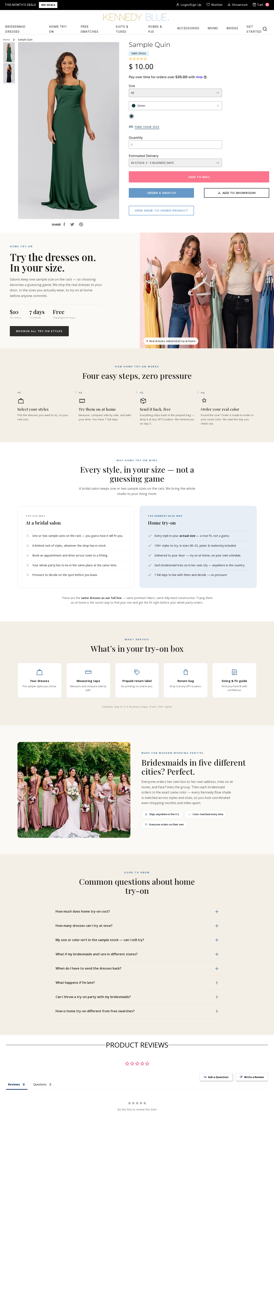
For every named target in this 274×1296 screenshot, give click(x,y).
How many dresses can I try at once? (84, 925)
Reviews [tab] (14, 1084)
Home (6, 39)
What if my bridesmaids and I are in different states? (97, 954)
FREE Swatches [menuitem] (89, 29)
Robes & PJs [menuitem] (155, 29)
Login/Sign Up (191, 4)
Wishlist (216, 4)
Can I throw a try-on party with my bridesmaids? (93, 997)
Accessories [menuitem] (188, 28)
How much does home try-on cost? (83, 911)
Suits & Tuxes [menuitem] (122, 29)
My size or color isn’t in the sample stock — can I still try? (100, 940)
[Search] (264, 28)
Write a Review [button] (254, 1077)
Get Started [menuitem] (254, 29)
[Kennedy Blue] (137, 17)
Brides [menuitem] (232, 28)
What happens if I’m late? (75, 982)
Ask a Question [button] (218, 1077)
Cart (262, 4)
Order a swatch (161, 193)
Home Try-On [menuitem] (58, 29)
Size (132, 85)
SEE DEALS (48, 4)
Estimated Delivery (144, 155)
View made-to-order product (161, 210)
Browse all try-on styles (39, 331)
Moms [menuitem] (213, 28)
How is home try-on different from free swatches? (95, 1011)
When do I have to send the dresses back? (88, 968)
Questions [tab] (40, 1084)
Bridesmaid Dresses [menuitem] (15, 29)
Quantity (136, 137)
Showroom (240, 4)
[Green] (131, 116)
